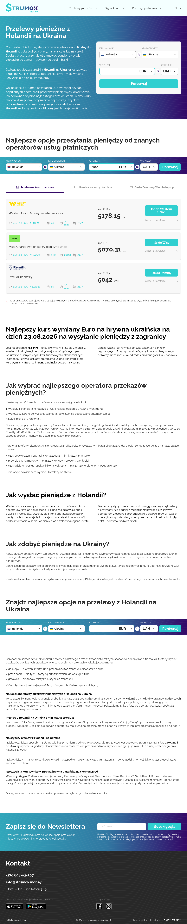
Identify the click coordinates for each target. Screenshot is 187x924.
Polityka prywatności (16, 920)
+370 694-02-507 (20, 875)
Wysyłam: (104, 65)
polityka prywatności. (165, 839)
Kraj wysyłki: (106, 48)
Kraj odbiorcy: (150, 48)
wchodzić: (167, 65)
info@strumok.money (23, 882)
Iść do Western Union (161, 210)
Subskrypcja (164, 826)
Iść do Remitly (161, 273)
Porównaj (139, 84)
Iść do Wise (161, 242)
